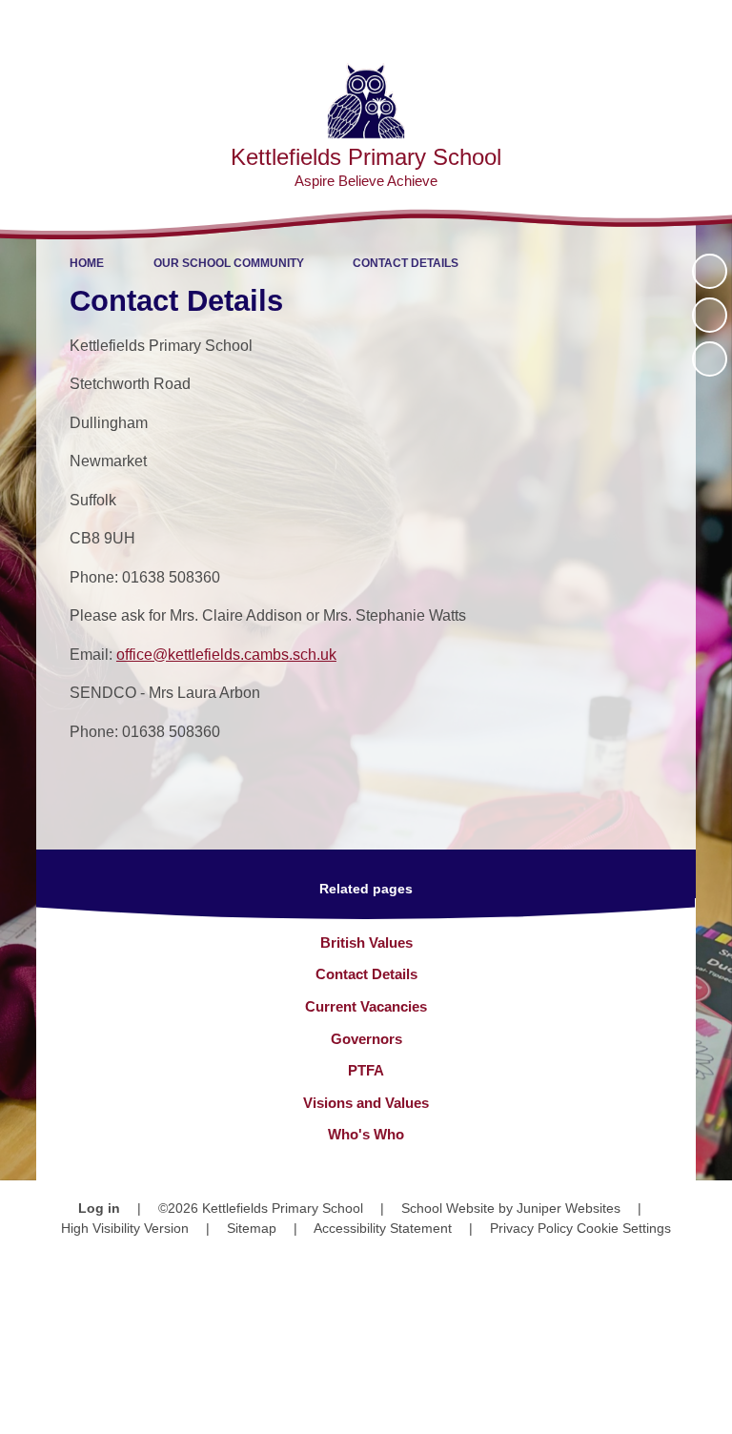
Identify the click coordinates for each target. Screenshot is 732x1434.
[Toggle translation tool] (607, 24)
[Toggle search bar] (656, 24)
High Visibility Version (125, 1228)
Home (87, 263)
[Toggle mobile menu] (707, 24)
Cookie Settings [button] (624, 1228)
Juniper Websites (568, 1208)
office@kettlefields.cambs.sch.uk (226, 654)
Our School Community (228, 263)
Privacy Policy (531, 1228)
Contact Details (405, 263)
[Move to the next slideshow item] (709, 359)
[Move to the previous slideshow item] (709, 315)
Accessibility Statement (383, 1228)
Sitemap (251, 1228)
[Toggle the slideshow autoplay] (709, 271)
